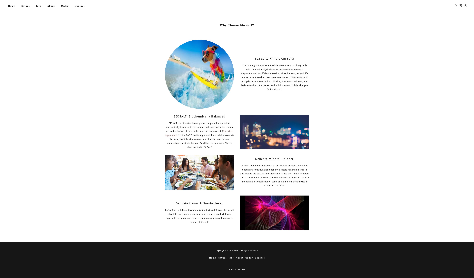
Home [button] (212, 257)
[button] (465, 5)
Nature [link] (25, 5)
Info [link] (38, 5)
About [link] (51, 5)
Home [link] (11, 5)
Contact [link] (80, 5)
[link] (460, 5)
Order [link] (65, 5)
